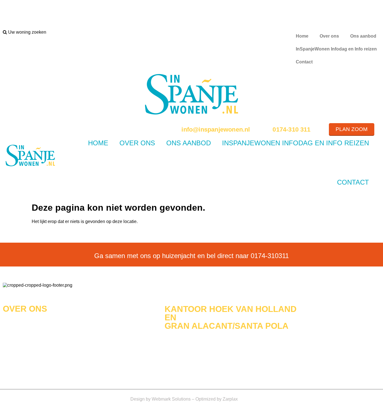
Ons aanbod (363, 36)
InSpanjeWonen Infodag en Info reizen (336, 49)
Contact (304, 61)
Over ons (329, 36)
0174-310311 (270, 255)
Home (302, 36)
